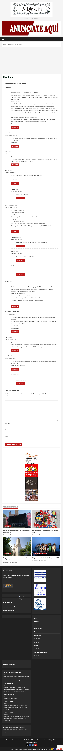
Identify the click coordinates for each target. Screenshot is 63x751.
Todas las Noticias (11, 740)
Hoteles (36, 621)
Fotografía (18, 672)
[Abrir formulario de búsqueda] (60, 38)
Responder (14, 127)
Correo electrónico (10, 430)
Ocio (35, 618)
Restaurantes (38, 628)
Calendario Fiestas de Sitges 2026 (46, 740)
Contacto (37, 656)
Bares (35, 632)
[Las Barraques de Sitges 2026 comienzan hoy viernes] (17, 519)
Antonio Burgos (8, 672)
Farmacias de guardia (40, 652)
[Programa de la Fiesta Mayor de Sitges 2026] (46, 519)
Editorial (33, 740)
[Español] (61, 748)
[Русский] (59, 748)
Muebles (10, 683)
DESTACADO (37, 526)
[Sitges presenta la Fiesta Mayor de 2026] (46, 546)
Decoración (11, 694)
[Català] (52, 748)
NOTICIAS (7, 526)
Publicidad (37, 649)
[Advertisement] (31, 59)
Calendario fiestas (8, 610)
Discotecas (37, 635)
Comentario (8, 399)
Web (6, 436)
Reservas (36, 642)
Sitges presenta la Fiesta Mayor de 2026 (45, 558)
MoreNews (40, 749)
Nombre (8, 423)
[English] (54, 748)
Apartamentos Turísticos (10, 607)
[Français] (56, 748)
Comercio (37, 638)
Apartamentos (38, 625)
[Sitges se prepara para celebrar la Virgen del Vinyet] (17, 546)
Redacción (6, 535)
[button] (3, 39)
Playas (36, 645)
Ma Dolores (14, 265)
